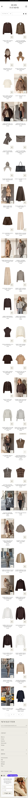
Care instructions (4, 757)
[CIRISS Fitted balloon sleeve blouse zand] (7, 696)
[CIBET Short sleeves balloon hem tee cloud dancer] (7, 83)
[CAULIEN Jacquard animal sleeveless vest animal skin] (7, 472)
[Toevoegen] (11, 37)
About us (3, 737)
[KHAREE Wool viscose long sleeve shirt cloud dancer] (7, 585)
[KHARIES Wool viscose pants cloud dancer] (20, 221)
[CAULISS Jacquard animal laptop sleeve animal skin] (20, 139)
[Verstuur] (26, 725)
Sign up (7, 793)
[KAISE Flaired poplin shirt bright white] (20, 641)
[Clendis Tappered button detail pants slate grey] (20, 248)
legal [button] (2, 750)
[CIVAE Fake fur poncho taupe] (20, 500)
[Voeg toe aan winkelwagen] (11, 65)
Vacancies (3, 741)
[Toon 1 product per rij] (24, 13)
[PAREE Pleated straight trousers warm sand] (7, 248)
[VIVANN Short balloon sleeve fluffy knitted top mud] (20, 387)
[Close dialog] (26, 778)
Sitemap (2, 745)
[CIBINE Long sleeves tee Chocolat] (7, 28)
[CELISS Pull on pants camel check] (7, 276)
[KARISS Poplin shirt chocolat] (20, 613)
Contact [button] (3, 733)
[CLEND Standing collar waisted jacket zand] (7, 558)
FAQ (2, 759)
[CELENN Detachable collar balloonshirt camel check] (20, 668)
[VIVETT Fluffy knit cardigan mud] (7, 387)
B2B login (3, 764)
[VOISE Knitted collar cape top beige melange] (20, 359)
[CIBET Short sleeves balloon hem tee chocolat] (7, 359)
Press (2, 766)
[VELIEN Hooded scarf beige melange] (20, 56)
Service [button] (3, 754)
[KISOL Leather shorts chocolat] (7, 221)
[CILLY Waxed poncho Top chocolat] (7, 443)
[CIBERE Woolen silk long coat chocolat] (20, 111)
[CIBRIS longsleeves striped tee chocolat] (7, 304)
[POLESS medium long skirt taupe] (20, 194)
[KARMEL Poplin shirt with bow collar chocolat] (20, 585)
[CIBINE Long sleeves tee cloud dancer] (20, 332)
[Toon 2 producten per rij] (26, 13)
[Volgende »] (21, 714)
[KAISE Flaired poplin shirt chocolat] (7, 641)
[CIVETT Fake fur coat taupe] (20, 83)
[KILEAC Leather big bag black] (20, 167)
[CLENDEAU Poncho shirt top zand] (20, 528)
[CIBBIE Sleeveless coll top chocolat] (7, 332)
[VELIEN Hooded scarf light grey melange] (7, 167)
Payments (3, 761)
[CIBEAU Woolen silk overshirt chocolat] (7, 111)
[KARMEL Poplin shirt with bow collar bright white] (7, 613)
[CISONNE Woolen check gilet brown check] (20, 472)
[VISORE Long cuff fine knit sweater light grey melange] (7, 415)
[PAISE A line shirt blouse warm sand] (7, 668)
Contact (2, 739)
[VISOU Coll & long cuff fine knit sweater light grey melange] (20, 415)
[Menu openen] (3, 6)
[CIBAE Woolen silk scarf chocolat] (7, 56)
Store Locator (3, 743)
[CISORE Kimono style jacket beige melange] (20, 558)
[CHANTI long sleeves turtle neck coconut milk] (20, 276)
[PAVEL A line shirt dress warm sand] (7, 194)
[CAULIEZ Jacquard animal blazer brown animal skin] (20, 28)
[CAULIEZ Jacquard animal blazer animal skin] (7, 500)
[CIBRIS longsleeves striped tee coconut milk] (20, 304)
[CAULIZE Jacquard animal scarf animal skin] (7, 139)
